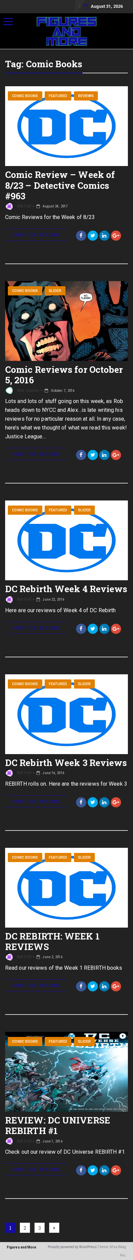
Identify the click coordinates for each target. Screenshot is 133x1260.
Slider (55, 291)
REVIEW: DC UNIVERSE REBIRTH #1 (57, 1125)
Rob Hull (23, 206)
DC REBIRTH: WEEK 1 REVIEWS (52, 941)
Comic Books (25, 96)
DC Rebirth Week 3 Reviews (66, 762)
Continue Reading (35, 235)
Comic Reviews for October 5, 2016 (64, 375)
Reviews (86, 96)
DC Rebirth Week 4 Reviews (66, 589)
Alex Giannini (27, 390)
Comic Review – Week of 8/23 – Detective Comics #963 (60, 185)
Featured (58, 96)
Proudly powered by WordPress (72, 1247)
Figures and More (21, 1247)
